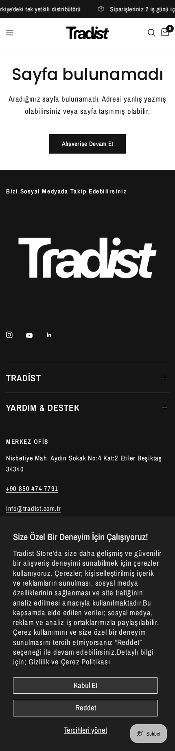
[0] (163, 33)
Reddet (85, 708)
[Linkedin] (55, 335)
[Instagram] (15, 335)
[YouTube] (35, 336)
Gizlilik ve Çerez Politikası (69, 662)
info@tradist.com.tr (33, 508)
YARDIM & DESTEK (43, 408)
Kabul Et (85, 685)
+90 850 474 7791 (32, 488)
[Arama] (151, 33)
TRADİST (23, 378)
